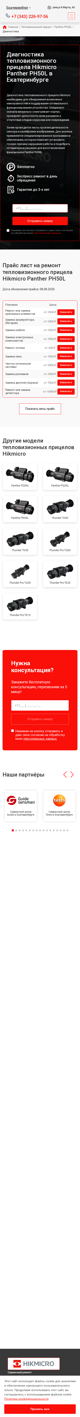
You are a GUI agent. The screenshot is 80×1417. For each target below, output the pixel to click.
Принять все (40, 1409)
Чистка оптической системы (18, 365)
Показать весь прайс (40, 408)
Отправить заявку (40, 221)
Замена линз (13, 356)
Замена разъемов (17, 374)
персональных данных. (47, 233)
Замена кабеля (15, 330)
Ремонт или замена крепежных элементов (20, 312)
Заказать (66, 312)
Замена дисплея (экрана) (21, 382)
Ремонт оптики (15, 347)
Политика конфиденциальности (26, 1399)
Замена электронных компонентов (19, 339)
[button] (65, 774)
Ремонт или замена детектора (17, 391)
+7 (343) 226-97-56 (30, 16)
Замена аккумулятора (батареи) (19, 321)
